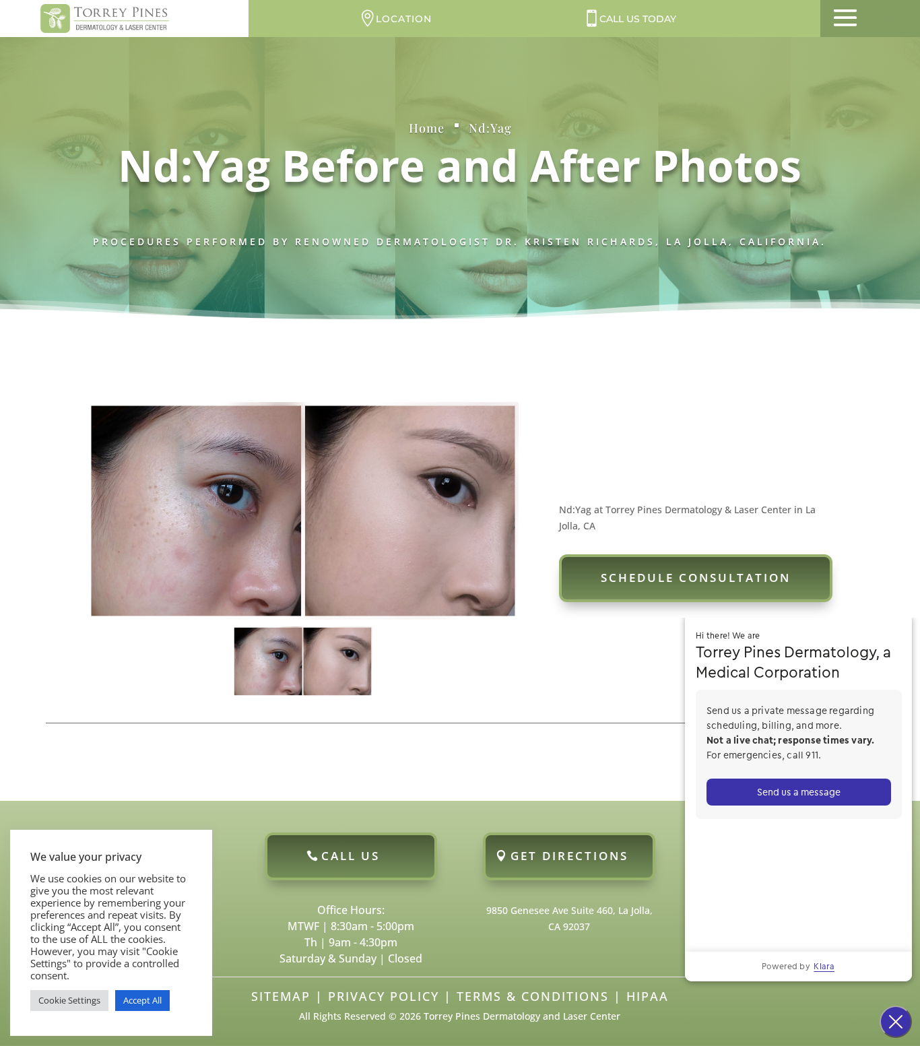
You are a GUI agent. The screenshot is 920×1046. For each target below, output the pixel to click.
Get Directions (569, 855)
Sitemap (280, 996)
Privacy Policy (383, 996)
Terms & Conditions (533, 996)
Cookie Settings (69, 1000)
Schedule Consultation (696, 577)
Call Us (350, 855)
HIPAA (647, 996)
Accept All (142, 1000)
